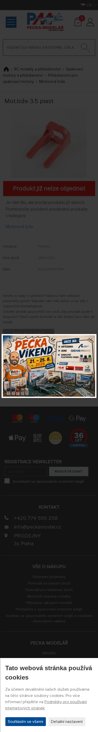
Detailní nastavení (67, 721)
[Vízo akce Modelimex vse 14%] (49, 365)
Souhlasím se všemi (25, 721)
